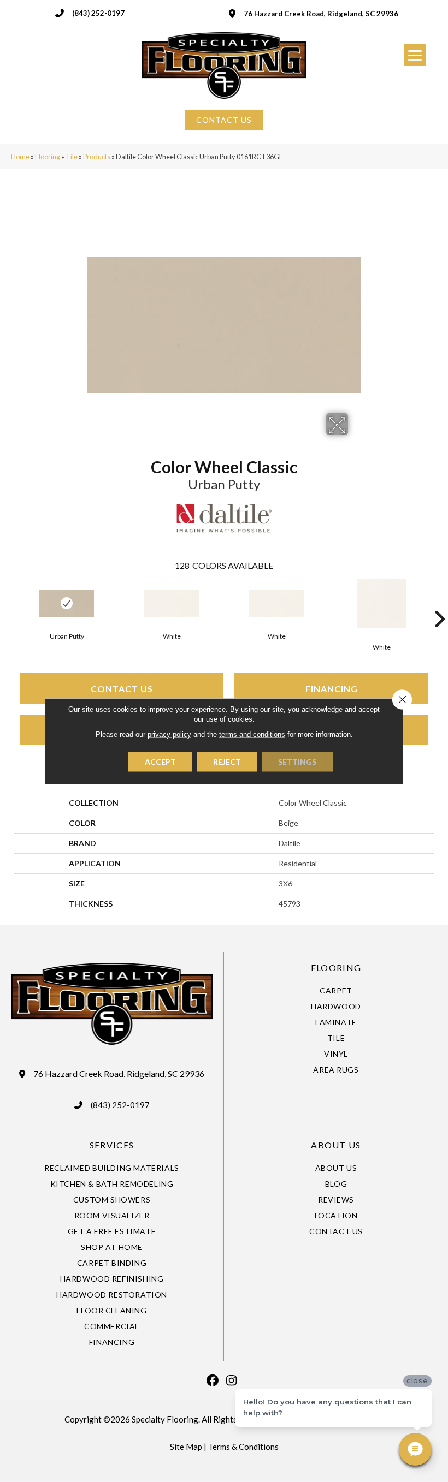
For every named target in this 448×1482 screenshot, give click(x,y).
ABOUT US (336, 1145)
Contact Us (122, 688)
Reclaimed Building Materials (111, 1167)
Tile (72, 156)
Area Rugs (335, 1069)
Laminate (336, 1022)
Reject (227, 761)
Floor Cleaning (111, 1310)
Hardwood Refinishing (112, 1278)
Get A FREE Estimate (112, 1231)
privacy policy (169, 734)
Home (20, 156)
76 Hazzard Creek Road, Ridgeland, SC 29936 (321, 13)
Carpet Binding (111, 1262)
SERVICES (112, 1145)
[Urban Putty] (66, 603)
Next (439, 602)
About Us (336, 1167)
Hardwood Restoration (111, 1294)
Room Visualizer (112, 1215)
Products (96, 156)
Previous (9, 602)
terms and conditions (252, 734)
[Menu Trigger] (415, 55)
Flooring (47, 156)
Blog (336, 1183)
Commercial (111, 1326)
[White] (171, 603)
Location (336, 1215)
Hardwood (336, 1006)
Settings (297, 761)
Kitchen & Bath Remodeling (112, 1183)
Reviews (336, 1199)
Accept (160, 761)
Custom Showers (111, 1199)
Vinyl (336, 1053)
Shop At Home (112, 1247)
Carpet (336, 990)
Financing (331, 688)
